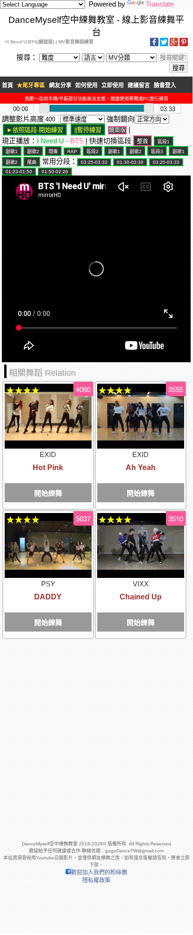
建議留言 (139, 85)
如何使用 (86, 85)
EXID (48, 454)
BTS (77, 141)
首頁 (7, 85)
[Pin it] (183, 44)
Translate (160, 4)
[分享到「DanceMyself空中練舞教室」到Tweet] (164, 44)
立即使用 (112, 85)
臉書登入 (165, 85)
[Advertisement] (96, 736)
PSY (48, 584)
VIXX (141, 584)
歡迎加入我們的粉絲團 (99, 872)
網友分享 (60, 85)
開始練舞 (48, 493)
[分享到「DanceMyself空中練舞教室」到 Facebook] (154, 44)
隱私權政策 (96, 880)
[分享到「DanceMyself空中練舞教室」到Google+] (174, 44)
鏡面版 (117, 130)
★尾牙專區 (31, 85)
